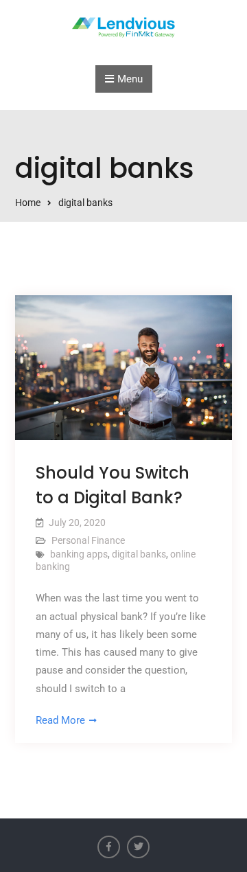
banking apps (79, 554)
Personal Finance (88, 540)
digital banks (139, 554)
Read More (60, 720)
